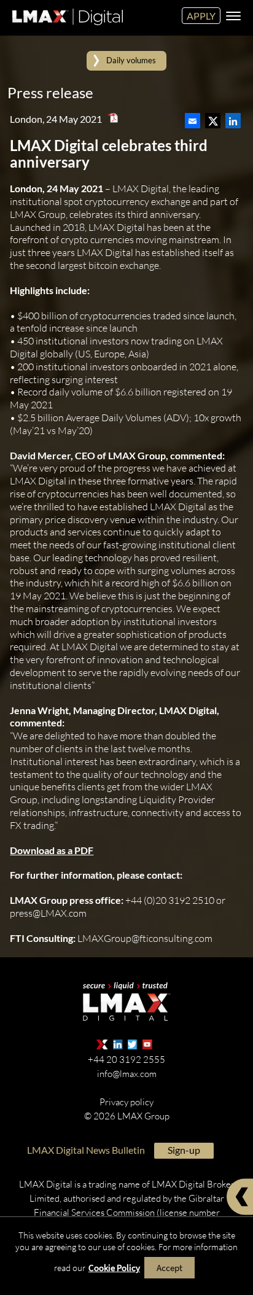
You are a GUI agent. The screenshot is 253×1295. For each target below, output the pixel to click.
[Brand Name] (66, 27)
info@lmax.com (127, 1073)
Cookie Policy (114, 1268)
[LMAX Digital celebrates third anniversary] (192, 117)
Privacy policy (126, 1101)
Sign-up (184, 1149)
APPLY (201, 15)
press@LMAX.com (48, 913)
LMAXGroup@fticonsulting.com (144, 937)
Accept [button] (169, 1268)
